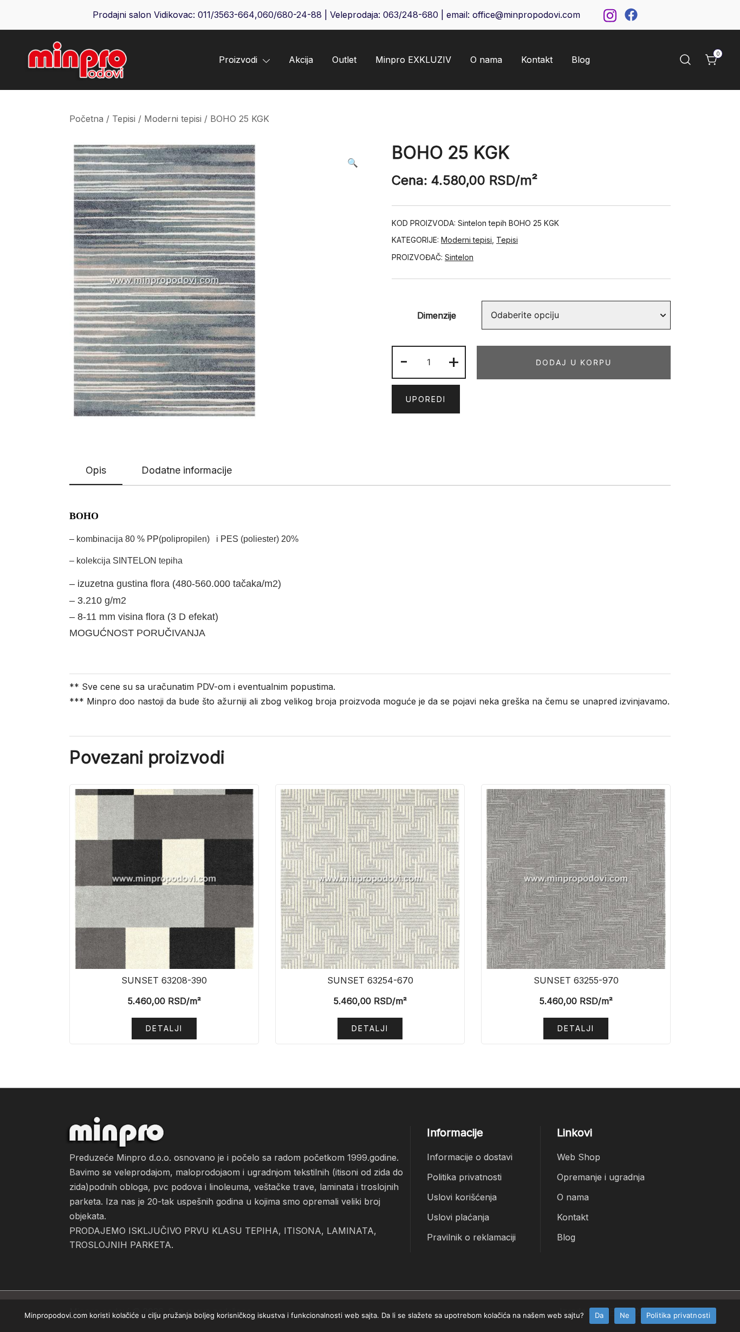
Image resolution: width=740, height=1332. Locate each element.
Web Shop (578, 1157)
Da (599, 1315)
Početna (86, 118)
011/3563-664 (226, 14)
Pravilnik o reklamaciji (471, 1237)
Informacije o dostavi (469, 1157)
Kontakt (537, 59)
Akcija (301, 59)
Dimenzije (436, 315)
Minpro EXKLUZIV (413, 59)
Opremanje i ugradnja (601, 1177)
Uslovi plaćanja (458, 1217)
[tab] (95, 471)
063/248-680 (410, 14)
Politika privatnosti (464, 1177)
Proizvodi (238, 59)
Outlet (344, 59)
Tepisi (123, 118)
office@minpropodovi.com (526, 14)
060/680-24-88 (289, 14)
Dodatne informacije (186, 470)
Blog (581, 59)
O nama (486, 59)
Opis (96, 470)
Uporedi (426, 399)
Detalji (164, 1028)
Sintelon (459, 257)
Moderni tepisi (173, 118)
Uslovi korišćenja (462, 1197)
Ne (625, 1315)
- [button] (404, 361)
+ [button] (453, 361)
